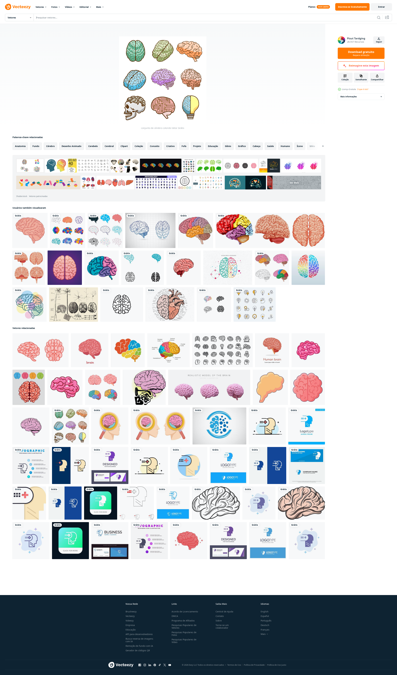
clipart (124, 146)
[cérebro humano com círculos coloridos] (29, 304)
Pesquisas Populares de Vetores (184, 626)
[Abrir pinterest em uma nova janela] (154, 665)
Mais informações (348, 96)
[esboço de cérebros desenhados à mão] (150, 230)
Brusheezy (131, 611)
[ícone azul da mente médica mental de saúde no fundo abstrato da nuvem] (258, 503)
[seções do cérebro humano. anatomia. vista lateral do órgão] (168, 350)
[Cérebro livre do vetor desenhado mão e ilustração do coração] (170, 304)
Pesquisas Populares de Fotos (184, 633)
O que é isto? (362, 89)
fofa (184, 146)
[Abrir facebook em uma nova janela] (140, 665)
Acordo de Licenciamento (185, 611)
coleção (139, 146)
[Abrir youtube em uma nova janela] (169, 665)
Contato (220, 616)
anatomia (20, 146)
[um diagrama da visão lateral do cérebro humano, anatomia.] (128, 350)
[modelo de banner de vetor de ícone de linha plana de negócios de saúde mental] (149, 465)
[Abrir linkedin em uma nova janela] (150, 665)
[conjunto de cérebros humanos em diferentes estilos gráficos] (67, 230)
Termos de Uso (234, 664)
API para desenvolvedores (139, 634)
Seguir (379, 41)
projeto (197, 146)
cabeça (256, 146)
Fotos (54, 6)
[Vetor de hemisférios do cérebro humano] (227, 268)
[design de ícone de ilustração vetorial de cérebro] (214, 304)
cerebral (109, 146)
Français (265, 629)
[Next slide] (320, 146)
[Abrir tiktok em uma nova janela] (159, 665)
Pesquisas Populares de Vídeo (184, 641)
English (264, 611)
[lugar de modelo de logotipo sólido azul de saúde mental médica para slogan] (306, 425)
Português (266, 620)
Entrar (381, 6)
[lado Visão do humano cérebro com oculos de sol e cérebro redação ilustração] (144, 387)
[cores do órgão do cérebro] (101, 268)
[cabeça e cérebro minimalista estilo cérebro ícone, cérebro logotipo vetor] (219, 425)
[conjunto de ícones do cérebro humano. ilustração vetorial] (222, 350)
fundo (35, 146)
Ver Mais (294, 182)
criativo (170, 146)
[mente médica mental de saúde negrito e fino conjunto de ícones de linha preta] (137, 503)
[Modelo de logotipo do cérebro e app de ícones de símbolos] (142, 268)
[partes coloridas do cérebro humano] (195, 230)
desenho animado (71, 146)
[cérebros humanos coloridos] (28, 387)
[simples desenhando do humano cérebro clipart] (216, 503)
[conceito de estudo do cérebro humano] (160, 425)
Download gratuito (361, 53)
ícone (300, 146)
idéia (312, 146)
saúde (270, 146)
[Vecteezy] (18, 7)
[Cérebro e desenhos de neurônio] (73, 304)
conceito (154, 146)
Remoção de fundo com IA (139, 645)
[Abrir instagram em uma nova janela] (145, 665)
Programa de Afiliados (183, 620)
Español (265, 616)
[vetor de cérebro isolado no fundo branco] (183, 268)
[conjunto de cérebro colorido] (70, 425)
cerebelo (93, 146)
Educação (131, 629)
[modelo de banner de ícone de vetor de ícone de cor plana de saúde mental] (29, 503)
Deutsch (265, 625)
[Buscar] (379, 17)
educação (213, 146)
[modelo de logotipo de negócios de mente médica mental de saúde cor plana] (267, 425)
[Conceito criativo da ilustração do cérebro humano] (308, 268)
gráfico (242, 146)
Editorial (84, 6)
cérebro (50, 146)
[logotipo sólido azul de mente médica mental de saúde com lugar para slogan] (228, 465)
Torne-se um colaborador (222, 626)
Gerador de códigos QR (138, 650)
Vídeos (68, 6)
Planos (311, 6)
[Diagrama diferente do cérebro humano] (270, 230)
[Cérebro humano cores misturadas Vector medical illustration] (272, 268)
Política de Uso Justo (276, 664)
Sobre (219, 620)
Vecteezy (130, 616)
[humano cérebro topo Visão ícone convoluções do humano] (307, 387)
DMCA (175, 616)
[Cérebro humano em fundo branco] (28, 268)
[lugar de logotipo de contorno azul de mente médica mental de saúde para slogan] (173, 503)
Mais (98, 6)
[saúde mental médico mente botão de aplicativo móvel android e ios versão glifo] (100, 503)
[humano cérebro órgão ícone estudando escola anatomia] (270, 387)
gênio (228, 146)
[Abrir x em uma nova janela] (164, 665)
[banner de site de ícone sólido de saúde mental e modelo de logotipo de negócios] (307, 465)
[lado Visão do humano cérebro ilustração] (30, 425)
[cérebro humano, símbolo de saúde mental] (30, 230)
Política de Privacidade (254, 664)
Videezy (130, 620)
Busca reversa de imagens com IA (139, 640)
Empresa (130, 625)
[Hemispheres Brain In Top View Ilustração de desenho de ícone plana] (65, 268)
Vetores (40, 6)
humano (285, 146)
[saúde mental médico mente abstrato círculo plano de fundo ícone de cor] (188, 465)
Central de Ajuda (224, 611)
